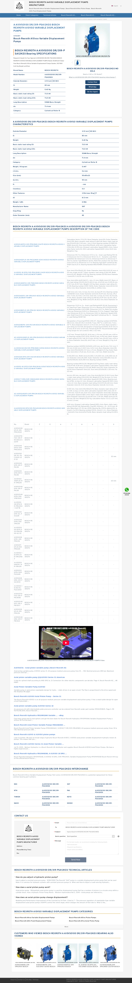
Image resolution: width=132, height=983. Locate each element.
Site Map (29, 980)
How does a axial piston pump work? (33, 887)
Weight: (16, 90)
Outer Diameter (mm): (21, 215)
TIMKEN (17, 797)
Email (56, 823)
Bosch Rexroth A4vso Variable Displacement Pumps (69, 15)
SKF (68, 784)
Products (17, 19)
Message (57, 841)
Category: (17, 111)
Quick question (60, 836)
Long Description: (20, 102)
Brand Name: (18, 70)
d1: (14, 198)
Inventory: (17, 189)
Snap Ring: (17, 211)
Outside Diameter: (20, 81)
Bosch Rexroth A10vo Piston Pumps (89, 15)
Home (18, 15)
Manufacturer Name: (21, 207)
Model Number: (19, 75)
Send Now (75, 860)
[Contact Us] (127, 491)
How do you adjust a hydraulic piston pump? (37, 877)
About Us (13, 980)
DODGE (70, 803)
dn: (14, 106)
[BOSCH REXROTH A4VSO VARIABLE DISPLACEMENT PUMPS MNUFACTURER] (19, 5)
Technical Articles (49, 15)
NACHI (16, 803)
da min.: (16, 180)
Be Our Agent (92, 92)
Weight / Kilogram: (20, 167)
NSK (15, 784)
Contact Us (21, 980)
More (66, 927)
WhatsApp (92, 87)
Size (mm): (17, 176)
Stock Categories (32, 15)
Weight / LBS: (18, 202)
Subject (57, 832)
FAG (68, 791)
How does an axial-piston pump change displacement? (42, 897)
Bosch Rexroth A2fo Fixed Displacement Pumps (109, 15)
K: (13, 184)
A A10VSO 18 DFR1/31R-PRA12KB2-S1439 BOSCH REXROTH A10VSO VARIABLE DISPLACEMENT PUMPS (39, 273)
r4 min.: (16, 171)
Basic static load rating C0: (23, 94)
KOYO (69, 797)
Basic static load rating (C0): (24, 98)
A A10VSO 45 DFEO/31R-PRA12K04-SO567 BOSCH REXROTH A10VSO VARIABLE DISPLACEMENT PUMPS (39, 368)
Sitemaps (35, 980)
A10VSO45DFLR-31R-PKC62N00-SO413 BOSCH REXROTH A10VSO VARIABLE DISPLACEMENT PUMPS (39, 261)
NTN (15, 791)
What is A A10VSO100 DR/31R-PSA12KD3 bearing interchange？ (92, 77)
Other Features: (19, 193)
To (56, 827)
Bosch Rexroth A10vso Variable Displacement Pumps (37, 19)
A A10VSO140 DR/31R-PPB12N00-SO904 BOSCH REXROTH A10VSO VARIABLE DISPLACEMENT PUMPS (39, 349)
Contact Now (92, 82)
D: (14, 85)
